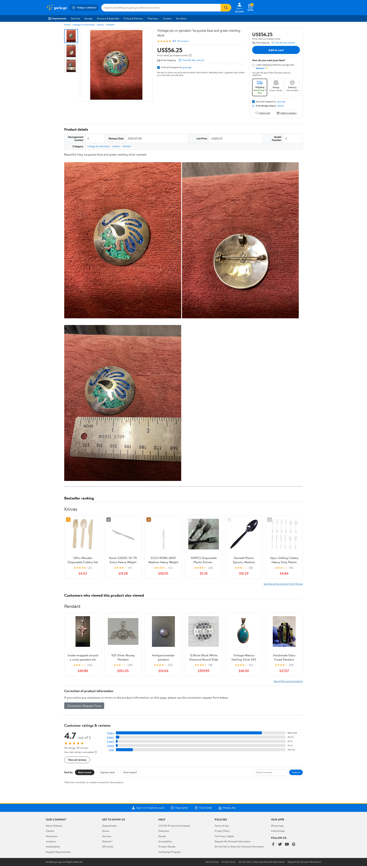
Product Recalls (166, 846)
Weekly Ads (229, 808)
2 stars (110, 745)
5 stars (110, 733)
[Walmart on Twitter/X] (280, 844)
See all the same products (288, 681)
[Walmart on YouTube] (287, 844)
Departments (59, 18)
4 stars (110, 737)
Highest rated (107, 772)
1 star (111, 749)
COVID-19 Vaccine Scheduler (174, 825)
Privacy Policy (222, 831)
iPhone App (277, 825)
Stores (105, 831)
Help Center (181, 808)
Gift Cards (107, 846)
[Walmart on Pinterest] (294, 844)
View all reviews (77, 760)
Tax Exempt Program (169, 852)
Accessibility (165, 841)
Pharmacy (153, 18)
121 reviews (183, 41)
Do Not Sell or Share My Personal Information (239, 846)
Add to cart (276, 50)
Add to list (264, 113)
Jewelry (100, 24)
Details (280, 105)
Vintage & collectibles (83, 24)
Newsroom (52, 836)
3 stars (110, 741)
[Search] (226, 7)
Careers (167, 18)
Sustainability (53, 846)
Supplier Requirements (58, 852)
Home (67, 24)
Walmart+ (107, 841)
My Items (181, 18)
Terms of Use (222, 825)
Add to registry (288, 113)
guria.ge (187, 67)
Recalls (162, 836)
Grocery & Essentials (108, 18)
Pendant (110, 24)
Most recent (84, 772)
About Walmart (54, 825)
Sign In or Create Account (150, 808)
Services (75, 18)
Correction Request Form (84, 706)
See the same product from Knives (283, 584)
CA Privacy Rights (224, 836)
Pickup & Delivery (133, 18)
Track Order (205, 808)
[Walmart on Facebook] (273, 844)
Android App (278, 831)
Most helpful (130, 772)
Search (296, 772)
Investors (51, 841)
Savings (88, 18)
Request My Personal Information (233, 841)
